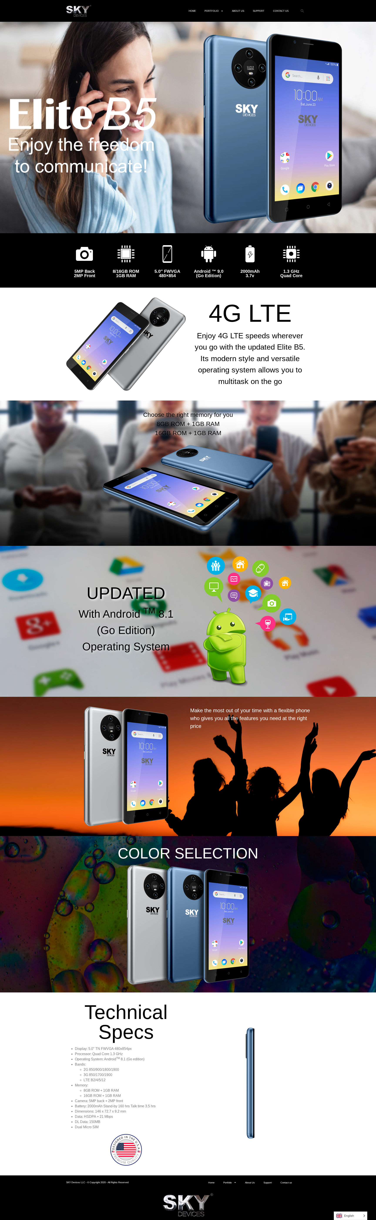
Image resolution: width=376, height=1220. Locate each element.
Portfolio (212, 11)
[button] (302, 11)
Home (192, 11)
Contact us (281, 11)
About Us (238, 11)
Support (258, 11)
